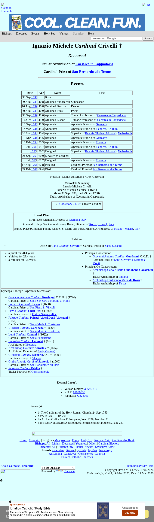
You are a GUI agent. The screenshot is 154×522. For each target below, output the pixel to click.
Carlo (65, 245)
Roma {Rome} (98, 224)
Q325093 (82, 395)
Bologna (31, 344)
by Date (81, 450)
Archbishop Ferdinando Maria (116, 280)
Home (23, 440)
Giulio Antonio (28, 361)
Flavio (24, 310)
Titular (79, 446)
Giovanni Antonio (116, 256)
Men (57, 440)
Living (56, 443)
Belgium (112, 128)
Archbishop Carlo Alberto (123, 270)
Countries (34, 440)
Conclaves (70, 453)
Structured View (105, 446)
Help (91, 33)
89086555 (79, 392)
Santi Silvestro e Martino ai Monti (50, 300)
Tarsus (122, 283)
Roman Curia (102, 440)
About (17, 465)
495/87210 (90, 388)
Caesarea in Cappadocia (94, 64)
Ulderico (26, 327)
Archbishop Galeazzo (27, 348)
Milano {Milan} (123, 228)
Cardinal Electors (108, 443)
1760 (33, 160)
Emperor (101, 142)
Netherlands (125, 133)
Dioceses (21, 33)
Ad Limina (55, 453)
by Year (92, 450)
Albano (36, 358)
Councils (100, 453)
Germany (101, 124)
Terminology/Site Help (139, 465)
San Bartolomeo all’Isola (44, 364)
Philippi (123, 276)
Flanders (101, 128)
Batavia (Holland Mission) (100, 133)
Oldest (92, 443)
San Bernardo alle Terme (91, 72)
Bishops (7, 33)
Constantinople (40, 371)
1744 (34, 128)
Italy (84, 219)
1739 (34, 101)
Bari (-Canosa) (46, 351)
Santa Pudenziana (40, 337)
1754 (34, 142)
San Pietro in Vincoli (42, 307)
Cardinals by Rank (123, 440)
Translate (69, 471)
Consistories (85, 453)
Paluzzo (38, 317)
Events (35, 33)
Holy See (49, 33)
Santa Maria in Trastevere (45, 324)
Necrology (105, 450)
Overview (58, 450)
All (48, 443)
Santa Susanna (113, 245)
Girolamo (25, 354)
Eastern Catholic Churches (77, 457)
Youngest (81, 443)
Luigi (22, 334)
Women (65, 440)
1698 (34, 97)
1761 (34, 164)
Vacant (89, 446)
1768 (34, 169)
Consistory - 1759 (70, 203)
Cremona (74, 219)
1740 (34, 124)
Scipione (24, 368)
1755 (33, 151)
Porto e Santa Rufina (44, 314)
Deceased (68, 443)
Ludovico (25, 341)
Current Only (65, 446)
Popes (75, 440)
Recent (70, 450)
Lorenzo (24, 304)
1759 (34, 155)
